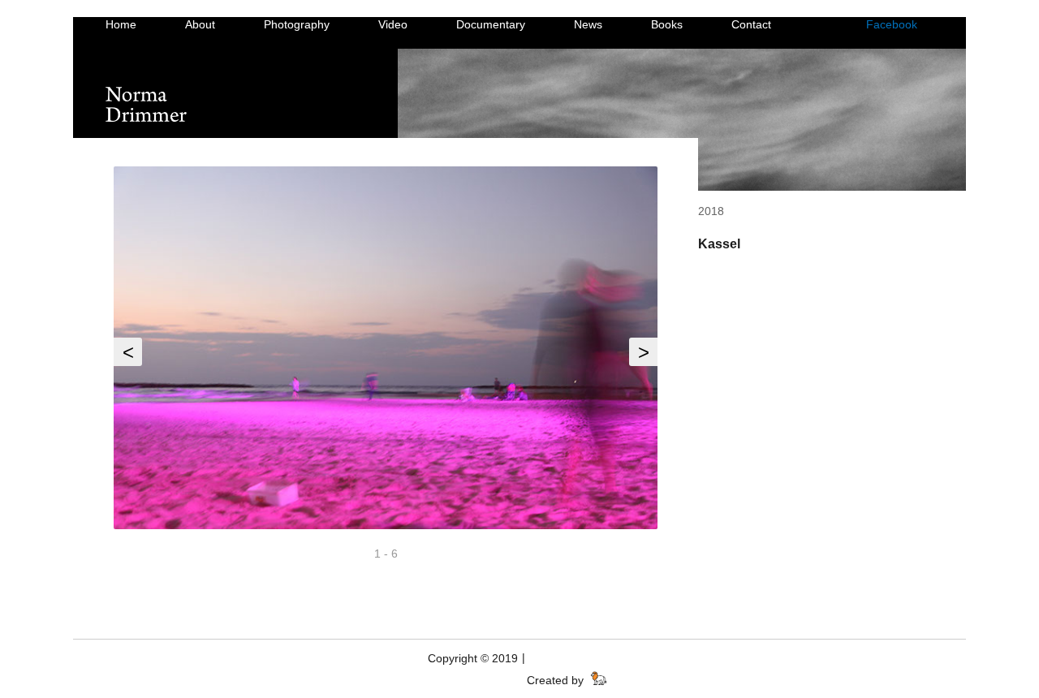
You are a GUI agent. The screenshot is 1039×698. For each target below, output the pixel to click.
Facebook (891, 24)
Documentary (490, 24)
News (588, 24)
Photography (297, 24)
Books (667, 24)
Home (121, 24)
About (200, 24)
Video (392, 24)
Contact (751, 24)
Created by (557, 680)
